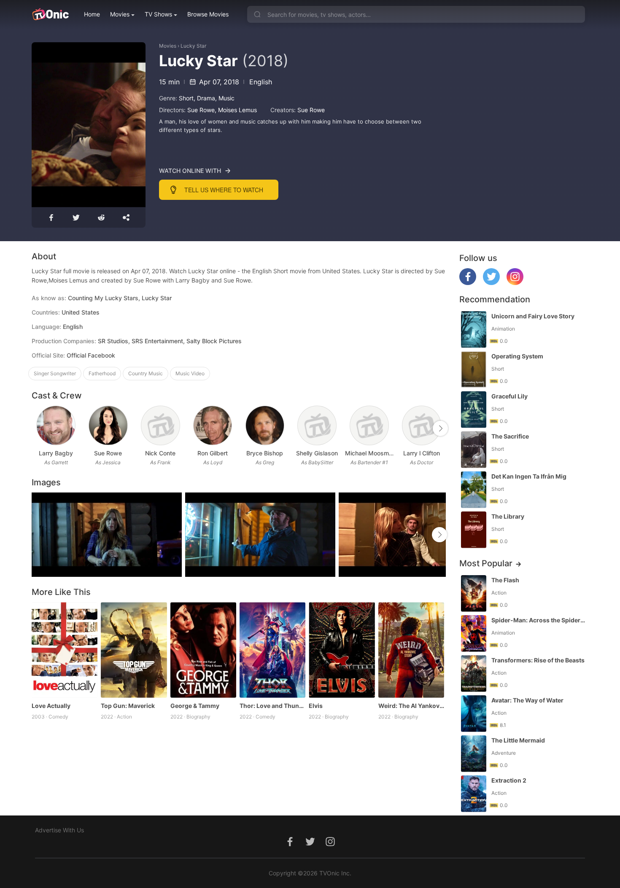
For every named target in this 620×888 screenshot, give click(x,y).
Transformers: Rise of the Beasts (538, 660)
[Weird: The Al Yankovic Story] (411, 650)
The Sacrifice (510, 436)
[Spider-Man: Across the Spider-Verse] (473, 633)
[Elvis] (342, 650)
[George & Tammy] (203, 650)
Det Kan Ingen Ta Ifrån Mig (528, 476)
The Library (507, 516)
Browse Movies (208, 14)
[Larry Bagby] (55, 426)
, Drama (204, 98)
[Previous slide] (37, 428)
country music (145, 373)
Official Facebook (91, 355)
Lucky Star (193, 46)
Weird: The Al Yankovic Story (411, 705)
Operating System (517, 356)
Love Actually (51, 705)
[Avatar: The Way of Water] (473, 713)
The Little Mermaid (518, 740)
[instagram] (515, 282)
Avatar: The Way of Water (527, 700)
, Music (225, 98)
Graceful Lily (509, 396)
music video (190, 373)
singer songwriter (55, 373)
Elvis (316, 705)
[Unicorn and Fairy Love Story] (473, 329)
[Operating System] (473, 369)
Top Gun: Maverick (128, 705)
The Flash (505, 580)
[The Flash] (473, 593)
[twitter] (491, 282)
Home (92, 14)
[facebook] (467, 282)
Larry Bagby (56, 453)
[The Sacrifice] (473, 449)
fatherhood (102, 373)
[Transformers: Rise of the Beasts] (473, 673)
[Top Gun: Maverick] (134, 650)
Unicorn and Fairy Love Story (532, 316)
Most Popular (485, 563)
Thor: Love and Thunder (272, 705)
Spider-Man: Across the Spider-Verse (539, 620)
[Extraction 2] (473, 793)
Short (186, 98)
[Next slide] (440, 428)
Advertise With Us (59, 830)
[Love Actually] (64, 650)
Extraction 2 (508, 780)
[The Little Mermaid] (473, 753)
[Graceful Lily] (473, 409)
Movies (119, 14)
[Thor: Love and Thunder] (272, 650)
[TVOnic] (50, 14)
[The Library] (473, 529)
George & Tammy (194, 705)
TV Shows (158, 14)
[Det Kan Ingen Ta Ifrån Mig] (473, 489)
